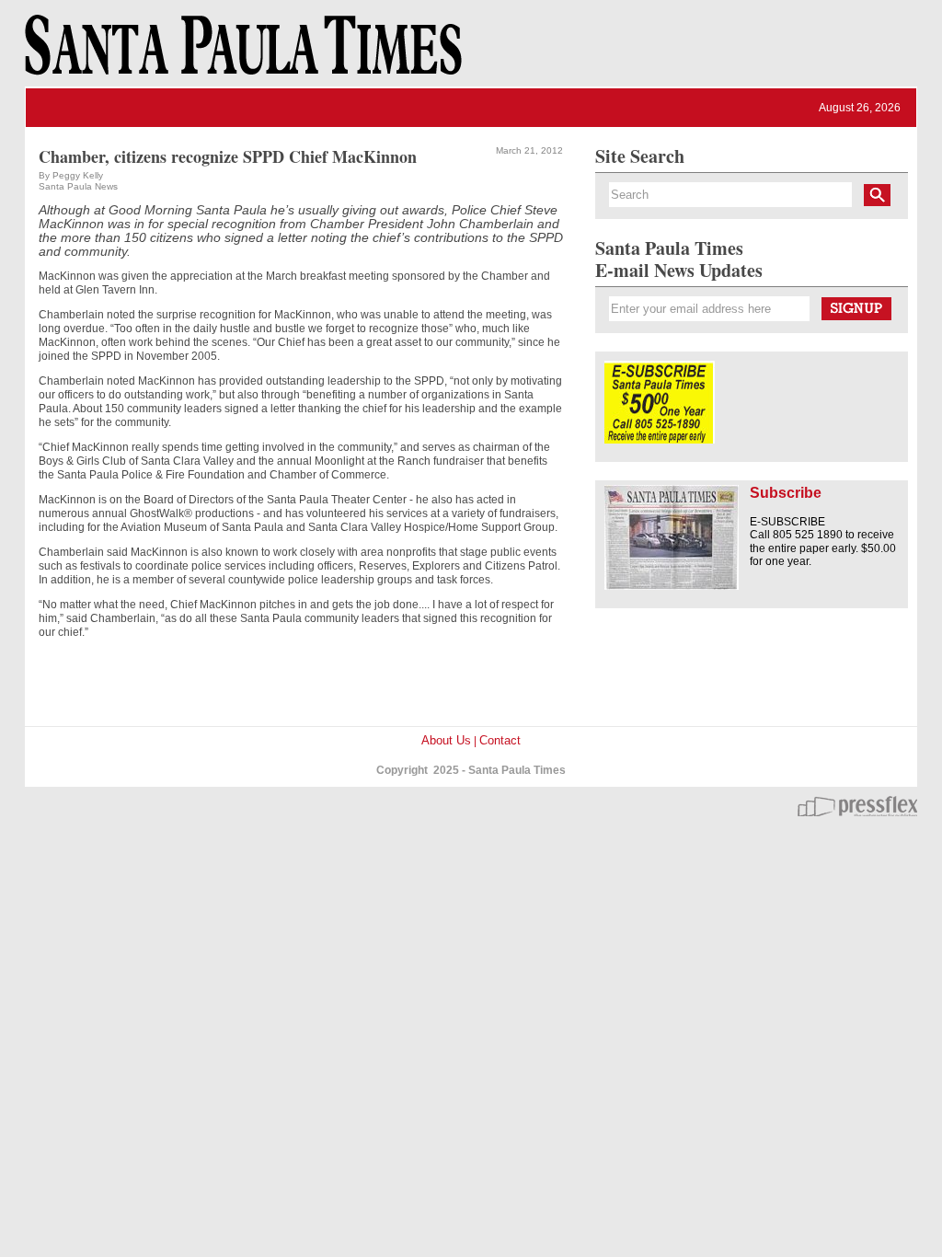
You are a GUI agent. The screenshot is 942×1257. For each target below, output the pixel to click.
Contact (500, 740)
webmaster (857, 806)
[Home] (240, 53)
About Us (446, 740)
